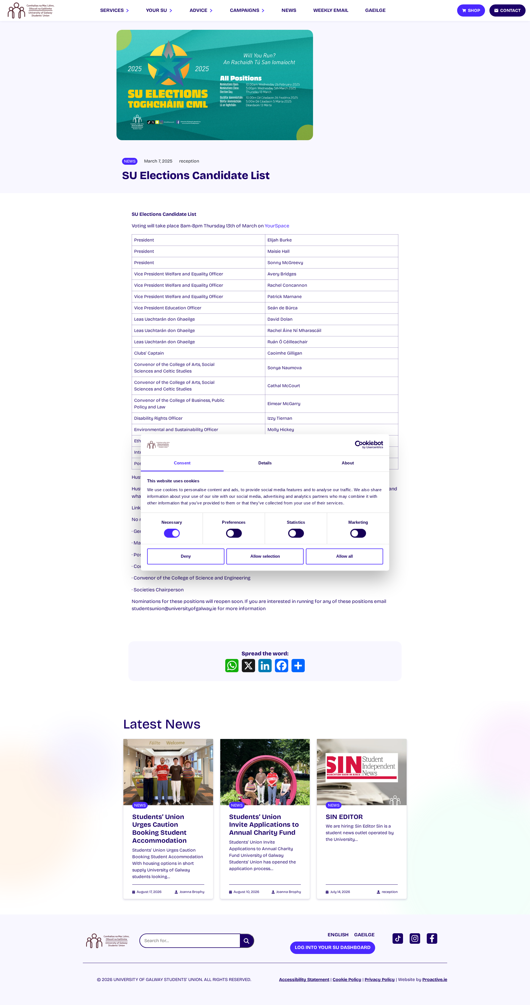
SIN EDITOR (344, 817)
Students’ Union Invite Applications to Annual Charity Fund (264, 825)
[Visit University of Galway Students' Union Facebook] (433, 938)
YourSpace (277, 226)
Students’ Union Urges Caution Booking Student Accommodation (159, 828)
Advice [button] (199, 10)
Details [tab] (265, 463)
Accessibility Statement (304, 979)
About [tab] (348, 463)
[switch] (234, 533)
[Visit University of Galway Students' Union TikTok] (399, 938)
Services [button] (112, 10)
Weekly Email (330, 10)
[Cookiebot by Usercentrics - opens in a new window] (359, 445)
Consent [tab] (182, 463)
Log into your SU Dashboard (332, 947)
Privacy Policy (380, 979)
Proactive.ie (434, 979)
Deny (186, 556)
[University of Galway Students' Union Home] (31, 10)
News (289, 10)
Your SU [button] (157, 10)
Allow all (344, 556)
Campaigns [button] (245, 10)
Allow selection (265, 556)
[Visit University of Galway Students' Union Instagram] (416, 938)
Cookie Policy (347, 979)
